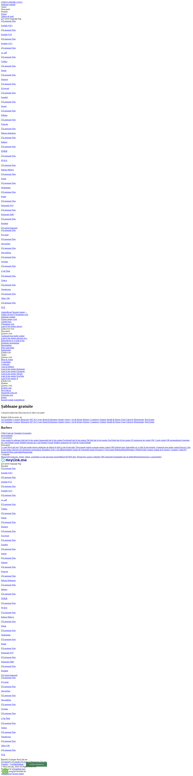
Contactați (108, 457)
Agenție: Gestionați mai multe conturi (163, 447)
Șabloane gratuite (8, 4)
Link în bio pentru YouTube (104, 440)
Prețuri (4, 14)
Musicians (25, 419)
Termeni (4, 764)
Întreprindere (66, 450)
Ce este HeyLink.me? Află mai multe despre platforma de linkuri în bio (30, 447)
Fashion (103, 419)
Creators (16, 419)
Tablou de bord (7, 16)
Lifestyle (129, 419)
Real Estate (149, 419)
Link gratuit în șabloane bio (12, 440)
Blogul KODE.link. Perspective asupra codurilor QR (82, 457)
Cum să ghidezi (128, 457)
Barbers (86, 419)
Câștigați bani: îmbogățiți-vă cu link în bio (131, 447)
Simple (61, 419)
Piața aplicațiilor (16, 452)
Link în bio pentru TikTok (82, 440)
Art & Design (77, 419)
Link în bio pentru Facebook (59, 440)
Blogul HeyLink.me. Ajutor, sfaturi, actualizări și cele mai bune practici (30, 457)
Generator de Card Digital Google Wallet (42, 443)
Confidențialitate (17, 764)
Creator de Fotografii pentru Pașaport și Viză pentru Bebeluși (97, 450)
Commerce (94, 419)
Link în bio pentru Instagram (35, 440)
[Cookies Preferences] (5, 771)
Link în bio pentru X (124, 440)
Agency (67, 419)
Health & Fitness (114, 419)
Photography (139, 419)
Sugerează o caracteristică (150, 457)
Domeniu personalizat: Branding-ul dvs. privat (42, 450)
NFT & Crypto (36, 419)
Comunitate (117, 457)
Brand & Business (50, 419)
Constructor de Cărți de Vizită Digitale (75, 443)
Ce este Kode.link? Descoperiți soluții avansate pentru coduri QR (87, 447)
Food (123, 419)
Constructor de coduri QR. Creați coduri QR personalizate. (157, 440)
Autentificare (6, 312)
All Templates (7, 419)
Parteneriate (27, 452)
